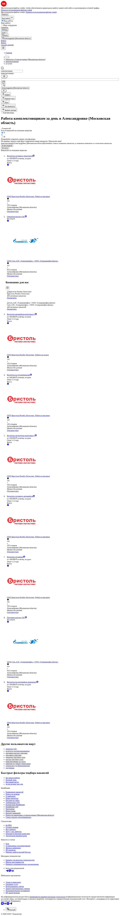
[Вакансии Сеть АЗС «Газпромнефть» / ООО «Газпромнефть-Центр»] (62, 241)
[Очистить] (4, 76)
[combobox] (12, 71)
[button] (3, 41)
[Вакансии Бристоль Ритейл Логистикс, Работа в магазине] (62, 181)
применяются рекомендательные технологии (47, 897)
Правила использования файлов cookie (41, 12)
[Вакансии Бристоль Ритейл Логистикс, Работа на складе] (62, 339)
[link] (5, 35)
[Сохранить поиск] (3, 82)
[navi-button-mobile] (3, 48)
